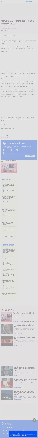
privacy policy (24, 434)
